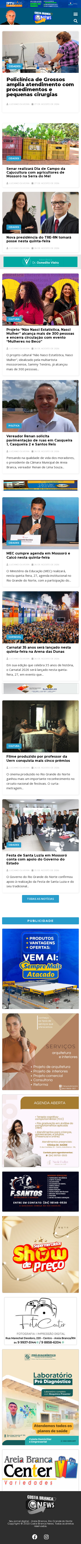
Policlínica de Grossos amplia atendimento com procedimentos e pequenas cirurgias (40, 86)
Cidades (15, 66)
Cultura (14, 319)
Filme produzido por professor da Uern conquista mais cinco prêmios (38, 758)
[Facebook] (35, 1537)
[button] (75, 13)
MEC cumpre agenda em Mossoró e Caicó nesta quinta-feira (38, 555)
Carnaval (15, 637)
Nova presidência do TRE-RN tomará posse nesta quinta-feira (38, 239)
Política (14, 425)
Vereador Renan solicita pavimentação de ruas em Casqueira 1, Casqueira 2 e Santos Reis (39, 440)
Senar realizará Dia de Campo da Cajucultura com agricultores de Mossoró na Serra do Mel (35, 172)
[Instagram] (46, 1537)
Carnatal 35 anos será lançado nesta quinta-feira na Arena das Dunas (38, 649)
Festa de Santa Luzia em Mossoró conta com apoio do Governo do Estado (36, 859)
